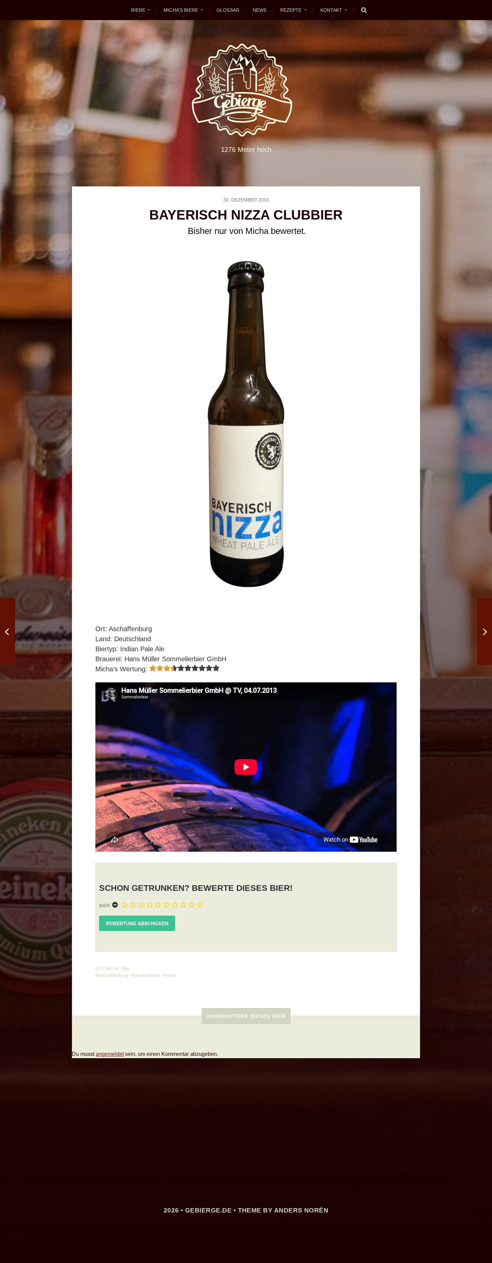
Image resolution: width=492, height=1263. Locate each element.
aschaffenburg (113, 975)
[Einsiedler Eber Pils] (7, 631)
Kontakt (331, 10)
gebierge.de (208, 1210)
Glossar (228, 10)
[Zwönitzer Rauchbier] (484, 631)
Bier (104, 905)
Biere (138, 10)
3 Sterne (110, 968)
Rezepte (291, 10)
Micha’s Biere (181, 10)
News (260, 10)
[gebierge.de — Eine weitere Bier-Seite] (246, 90)
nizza (171, 975)
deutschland (147, 975)
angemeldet (110, 1054)
